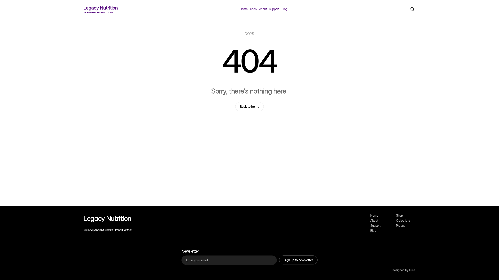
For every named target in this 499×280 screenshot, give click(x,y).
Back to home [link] (249, 106)
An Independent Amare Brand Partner (107, 230)
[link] (249, 106)
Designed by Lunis (404, 270)
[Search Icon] (412, 9)
